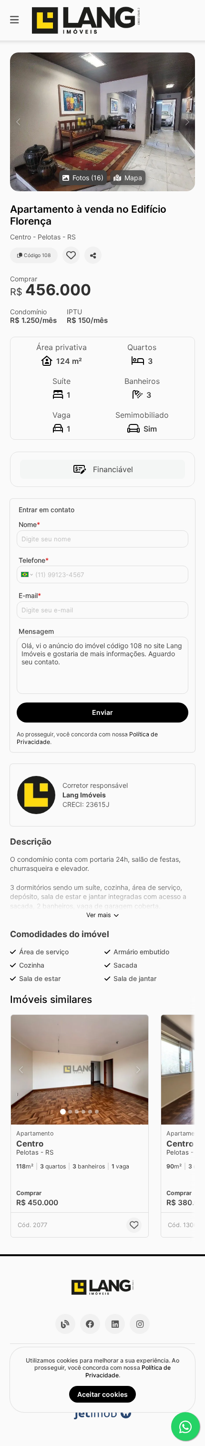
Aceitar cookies (102, 1394)
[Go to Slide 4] (83, 1112)
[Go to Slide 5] (90, 1112)
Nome (29, 524)
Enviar (102, 712)
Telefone (34, 560)
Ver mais (98, 915)
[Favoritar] (71, 255)
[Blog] (65, 1324)
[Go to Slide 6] (97, 1112)
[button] (102, 121)
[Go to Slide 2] (70, 1112)
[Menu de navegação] (14, 20)
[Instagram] (140, 1324)
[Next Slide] (187, 121)
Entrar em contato (46, 510)
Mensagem (36, 631)
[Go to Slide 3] (77, 1112)
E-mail (30, 595)
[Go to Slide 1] (63, 1112)
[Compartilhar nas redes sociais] (93, 255)
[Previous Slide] (18, 121)
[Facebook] (90, 1324)
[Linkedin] (115, 1324)
